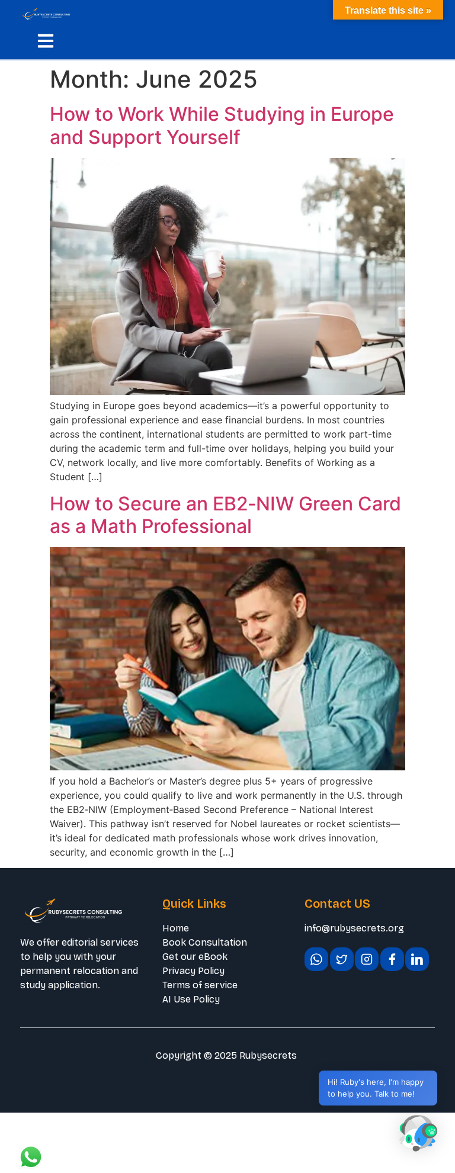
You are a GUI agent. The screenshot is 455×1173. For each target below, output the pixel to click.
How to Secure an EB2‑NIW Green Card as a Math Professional (225, 515)
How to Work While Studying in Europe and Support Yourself (222, 125)
